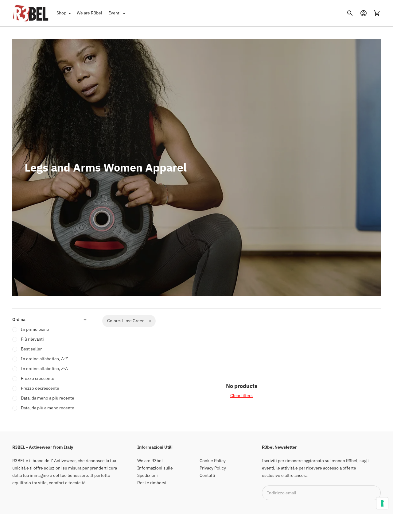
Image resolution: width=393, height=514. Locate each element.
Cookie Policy (213, 460)
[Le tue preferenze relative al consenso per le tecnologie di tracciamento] (382, 503)
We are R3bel (89, 13)
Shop (61, 13)
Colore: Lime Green (126, 320)
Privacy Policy (213, 468)
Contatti (207, 475)
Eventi (114, 13)
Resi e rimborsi (151, 482)
